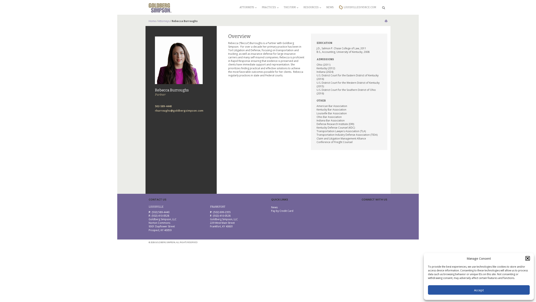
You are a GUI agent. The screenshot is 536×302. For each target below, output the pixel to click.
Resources (311, 7)
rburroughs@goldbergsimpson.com (179, 110)
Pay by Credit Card (282, 211)
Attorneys (247, 7)
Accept (479, 290)
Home (152, 21)
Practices (269, 7)
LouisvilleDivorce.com (360, 7)
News (330, 7)
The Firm (290, 7)
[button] (528, 258)
